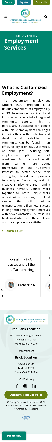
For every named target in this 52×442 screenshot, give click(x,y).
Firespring (33, 408)
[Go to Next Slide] (2, 296)
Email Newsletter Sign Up (24, 394)
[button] (5, 17)
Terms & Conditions (36, 405)
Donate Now (14, 435)
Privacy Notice (15, 405)
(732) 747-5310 (30, 343)
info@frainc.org (26, 350)
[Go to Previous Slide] (2, 290)
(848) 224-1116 (30, 372)
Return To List (14, 231)
